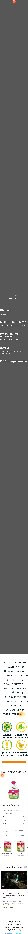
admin (5, 886)
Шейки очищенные (7, 853)
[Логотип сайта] (14, 1)
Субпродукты (7, 855)
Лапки (20, 853)
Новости (5, 890)
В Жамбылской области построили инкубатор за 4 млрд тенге (13, 895)
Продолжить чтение (8, 907)
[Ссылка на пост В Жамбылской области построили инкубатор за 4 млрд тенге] (14, 880)
